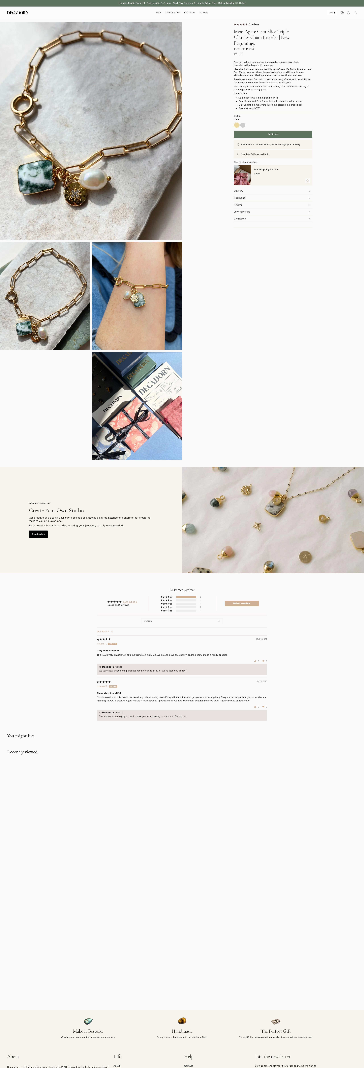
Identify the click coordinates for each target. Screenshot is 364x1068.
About (116, 1065)
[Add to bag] (307, 180)
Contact (188, 1065)
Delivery (238, 190)
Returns (238, 204)
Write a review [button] (242, 603)
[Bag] (355, 12)
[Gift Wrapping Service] (242, 175)
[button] (158, 12)
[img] (104, 639)
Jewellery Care (242, 211)
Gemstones (240, 218)
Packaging (239, 197)
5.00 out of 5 (130, 601)
